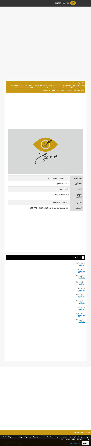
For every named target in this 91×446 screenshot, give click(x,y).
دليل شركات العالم (78, 83)
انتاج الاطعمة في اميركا (75, 90)
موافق (85, 443)
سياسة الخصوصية (76, 443)
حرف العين (81, 265)
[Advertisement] (45, 24)
